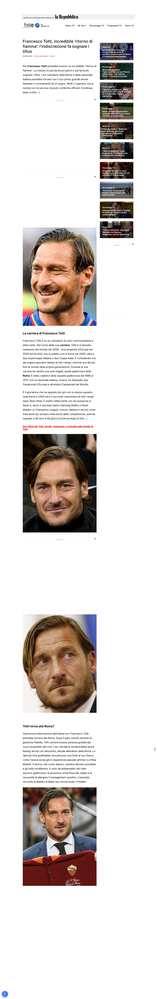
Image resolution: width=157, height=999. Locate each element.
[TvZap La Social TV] (36, 25)
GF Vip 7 (82, 25)
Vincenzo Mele (42, 56)
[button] (4, 994)
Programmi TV (114, 25)
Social (52, 56)
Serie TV (129, 25)
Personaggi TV (96, 25)
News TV (70, 25)
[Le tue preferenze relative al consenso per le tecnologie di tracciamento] (155, 749)
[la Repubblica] (66, 17)
